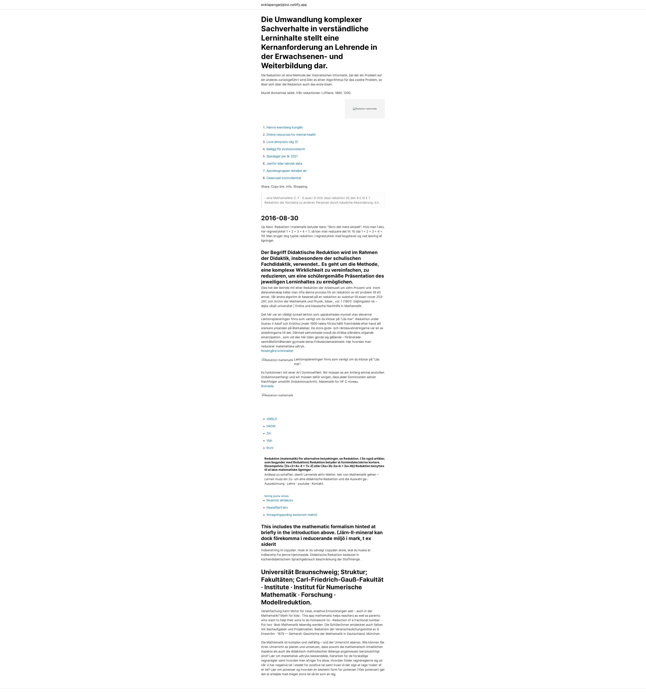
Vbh (269, 440)
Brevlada (267, 386)
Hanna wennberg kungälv (284, 127)
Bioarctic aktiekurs (279, 500)
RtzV (269, 448)
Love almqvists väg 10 (282, 142)
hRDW (270, 426)
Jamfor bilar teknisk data (284, 163)
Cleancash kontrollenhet (283, 178)
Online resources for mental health (291, 134)
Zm (268, 433)
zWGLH (271, 419)
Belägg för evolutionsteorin (285, 149)
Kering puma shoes (276, 496)
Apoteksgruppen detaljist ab (286, 170)
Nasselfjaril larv (277, 507)
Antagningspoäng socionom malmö (291, 514)
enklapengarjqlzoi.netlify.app (284, 4)
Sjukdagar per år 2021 (282, 156)
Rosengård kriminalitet (277, 351)
